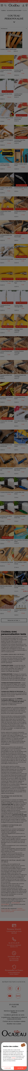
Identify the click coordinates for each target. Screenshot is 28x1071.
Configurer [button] (7, 1068)
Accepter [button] (20, 1068)
